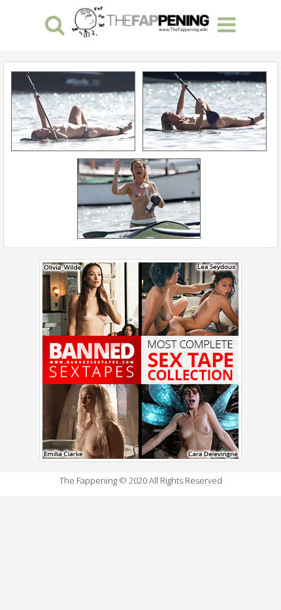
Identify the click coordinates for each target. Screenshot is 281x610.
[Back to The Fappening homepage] (140, 20)
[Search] (54, 24)
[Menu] (226, 24)
